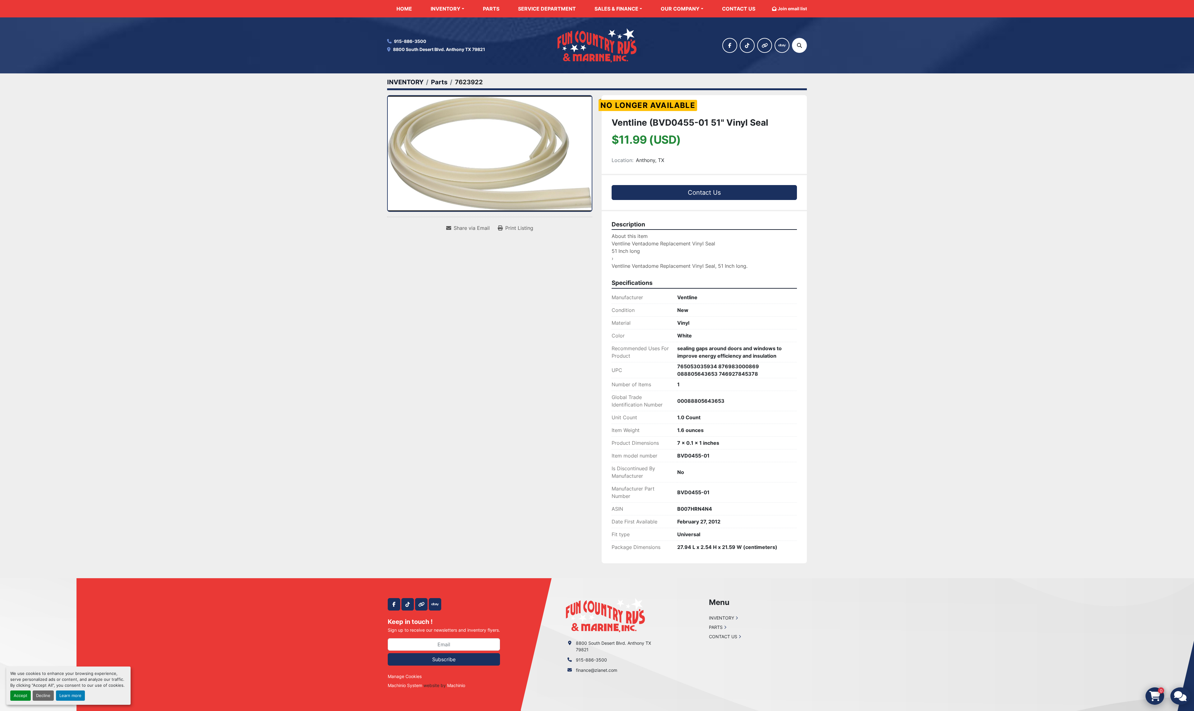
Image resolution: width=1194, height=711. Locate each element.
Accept (20, 695)
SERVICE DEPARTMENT (547, 9)
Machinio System (405, 685)
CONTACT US (738, 9)
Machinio (456, 685)
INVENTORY (445, 9)
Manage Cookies (405, 676)
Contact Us (704, 192)
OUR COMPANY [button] (680, 9)
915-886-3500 (410, 41)
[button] (447, 8)
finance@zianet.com (596, 670)
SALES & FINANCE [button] (616, 9)
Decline (43, 695)
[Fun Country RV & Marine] (605, 614)
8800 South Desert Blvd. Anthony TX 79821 (439, 49)
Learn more (70, 695)
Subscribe (444, 659)
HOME (404, 9)
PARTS (491, 9)
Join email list (792, 8)
